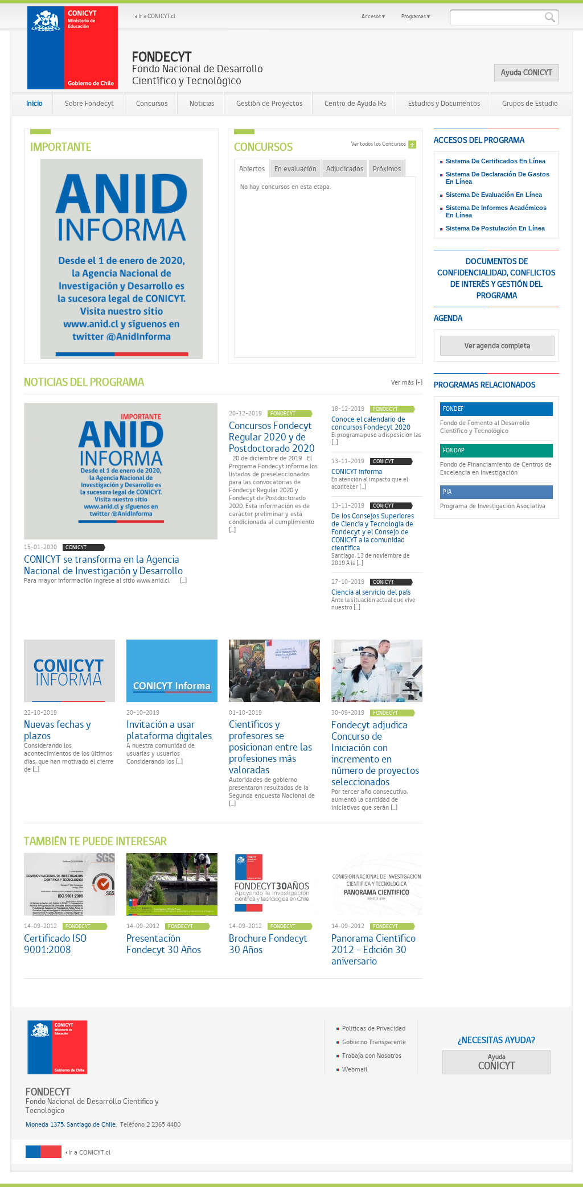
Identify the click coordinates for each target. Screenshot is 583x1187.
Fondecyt (282, 413)
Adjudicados (344, 168)
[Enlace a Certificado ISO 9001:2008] (69, 884)
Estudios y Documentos (444, 103)
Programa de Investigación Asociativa (492, 506)
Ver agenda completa (497, 345)
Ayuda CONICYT (526, 72)
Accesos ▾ (373, 16)
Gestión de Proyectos (269, 103)
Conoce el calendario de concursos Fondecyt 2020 (370, 423)
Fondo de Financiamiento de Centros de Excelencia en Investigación (496, 468)
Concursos (151, 103)
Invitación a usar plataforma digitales (169, 730)
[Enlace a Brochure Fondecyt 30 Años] (274, 884)
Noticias (202, 103)
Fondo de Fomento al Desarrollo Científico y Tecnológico (484, 427)
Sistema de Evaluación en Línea (494, 194)
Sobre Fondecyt (89, 103)
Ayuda (496, 1062)
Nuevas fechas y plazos (57, 730)
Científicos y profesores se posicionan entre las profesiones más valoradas (270, 747)
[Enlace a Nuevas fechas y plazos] (69, 671)
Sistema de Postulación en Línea (495, 228)
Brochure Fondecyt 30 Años (268, 944)
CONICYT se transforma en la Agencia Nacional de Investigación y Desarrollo (103, 565)
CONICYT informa (356, 472)
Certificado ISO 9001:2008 (55, 944)
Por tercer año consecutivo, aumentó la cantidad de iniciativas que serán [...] (369, 799)
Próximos (387, 168)
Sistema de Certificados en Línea (495, 161)
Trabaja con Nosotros (371, 1056)
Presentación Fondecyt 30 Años (163, 944)
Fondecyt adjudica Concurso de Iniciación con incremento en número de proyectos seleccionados (375, 753)
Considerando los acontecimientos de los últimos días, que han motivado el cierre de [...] (68, 757)
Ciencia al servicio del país (370, 592)
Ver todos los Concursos (378, 144)
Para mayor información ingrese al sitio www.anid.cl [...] (105, 580)
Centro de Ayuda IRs (355, 103)
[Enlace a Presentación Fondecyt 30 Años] (171, 884)
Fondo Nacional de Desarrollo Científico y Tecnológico (197, 68)
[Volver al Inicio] (73, 47)
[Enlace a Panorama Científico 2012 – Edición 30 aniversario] (376, 884)
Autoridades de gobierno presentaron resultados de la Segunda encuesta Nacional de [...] (272, 791)
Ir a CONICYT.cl (156, 16)
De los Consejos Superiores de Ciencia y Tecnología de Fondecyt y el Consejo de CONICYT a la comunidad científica (372, 532)
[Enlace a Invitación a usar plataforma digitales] (171, 671)
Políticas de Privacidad (373, 1028)
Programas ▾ (415, 16)
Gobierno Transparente (374, 1042)
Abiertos (252, 168)
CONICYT (76, 547)
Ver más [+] (406, 382)
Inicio (34, 103)
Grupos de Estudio (530, 103)
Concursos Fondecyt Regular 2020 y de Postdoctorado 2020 (272, 437)
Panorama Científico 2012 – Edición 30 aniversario (373, 950)
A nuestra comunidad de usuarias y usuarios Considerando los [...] (160, 753)
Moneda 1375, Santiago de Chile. (71, 1124)
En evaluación (295, 168)
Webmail (354, 1069)
